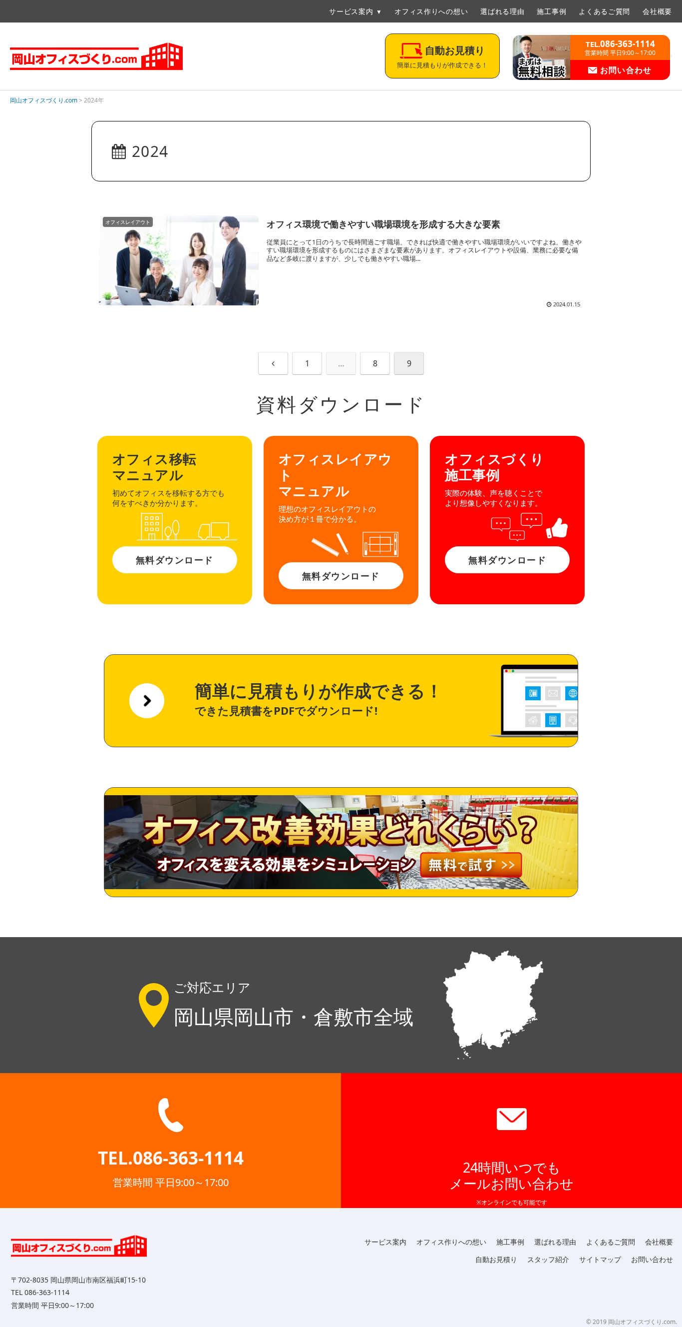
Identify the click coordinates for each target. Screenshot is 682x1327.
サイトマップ (600, 1259)
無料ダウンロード (175, 560)
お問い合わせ (624, 69)
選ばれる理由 (502, 11)
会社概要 (657, 11)
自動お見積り (496, 1259)
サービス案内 (351, 11)
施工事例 (551, 11)
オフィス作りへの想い (431, 11)
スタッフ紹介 (548, 1259)
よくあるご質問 (604, 11)
